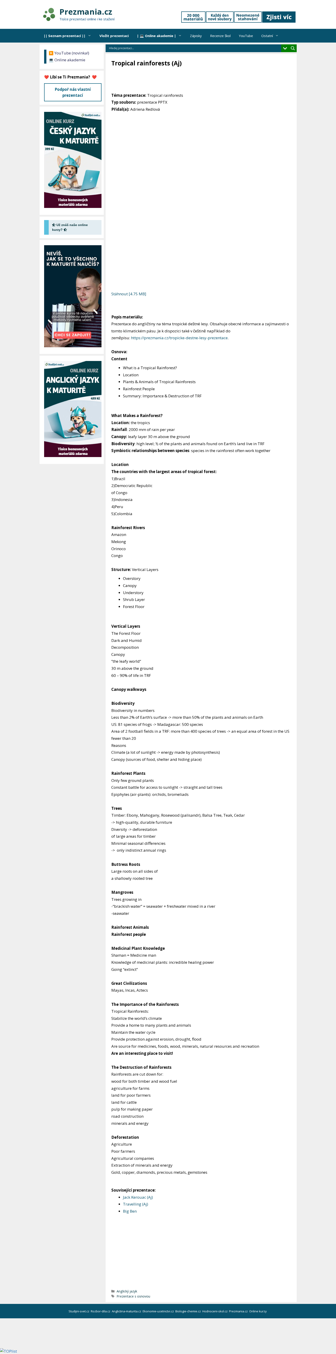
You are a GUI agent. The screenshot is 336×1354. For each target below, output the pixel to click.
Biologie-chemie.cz (188, 1311)
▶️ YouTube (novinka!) (69, 53)
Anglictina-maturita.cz (127, 1311)
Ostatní (267, 35)
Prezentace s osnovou (133, 1296)
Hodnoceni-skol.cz (215, 1311)
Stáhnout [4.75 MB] (128, 293)
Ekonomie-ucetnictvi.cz (159, 1311)
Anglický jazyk (127, 1291)
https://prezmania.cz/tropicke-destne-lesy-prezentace (179, 337)
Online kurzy (258, 1311)
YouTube (246, 35)
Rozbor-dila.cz (101, 1311)
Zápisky (196, 35)
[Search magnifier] (293, 48)
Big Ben (130, 1211)
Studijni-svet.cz (79, 1311)
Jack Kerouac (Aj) (138, 1197)
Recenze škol (220, 35)
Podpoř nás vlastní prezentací (73, 92)
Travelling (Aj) (135, 1204)
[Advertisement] (194, 80)
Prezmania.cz (85, 11)
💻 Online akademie (67, 59)
